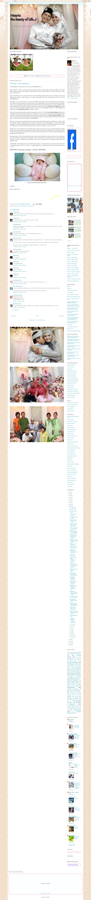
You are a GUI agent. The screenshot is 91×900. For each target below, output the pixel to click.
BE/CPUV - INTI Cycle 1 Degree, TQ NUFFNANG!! (73, 532)
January (71, 637)
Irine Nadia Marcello (73, 733)
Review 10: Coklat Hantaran (73, 267)
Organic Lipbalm (70, 387)
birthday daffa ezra (74, 661)
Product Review (72, 699)
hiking (74, 676)
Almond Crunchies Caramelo (73, 515)
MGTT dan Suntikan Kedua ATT (73, 296)
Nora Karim (15, 238)
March (71, 633)
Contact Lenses (70, 366)
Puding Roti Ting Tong (71, 474)
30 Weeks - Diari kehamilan (72, 544)
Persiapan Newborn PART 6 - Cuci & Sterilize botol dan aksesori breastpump (73, 318)
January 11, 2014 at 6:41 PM (19, 307)
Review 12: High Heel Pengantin (73, 271)
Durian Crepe (70, 439)
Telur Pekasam (70, 482)
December (72, 507)
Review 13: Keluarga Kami (72, 273)
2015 (70, 502)
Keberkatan (71, 687)
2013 (70, 506)
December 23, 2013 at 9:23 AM (19, 259)
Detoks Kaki (69, 368)
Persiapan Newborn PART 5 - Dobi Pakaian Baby (73, 315)
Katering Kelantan (76, 683)
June (71, 628)
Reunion (69, 705)
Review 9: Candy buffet (72, 265)
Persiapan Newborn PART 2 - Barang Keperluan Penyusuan (73, 305)
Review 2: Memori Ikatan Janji (73, 250)
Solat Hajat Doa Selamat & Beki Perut (73, 600)
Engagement (77, 669)
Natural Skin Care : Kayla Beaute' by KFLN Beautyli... (73, 604)
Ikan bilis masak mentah (72, 445)
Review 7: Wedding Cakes (72, 261)
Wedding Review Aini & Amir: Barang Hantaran (73, 352)
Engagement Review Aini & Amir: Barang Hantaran (74, 343)
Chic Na (15, 212)
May (71, 630)
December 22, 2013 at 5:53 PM (19, 235)
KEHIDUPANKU (72, 825)
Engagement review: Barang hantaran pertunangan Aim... (73, 587)
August (71, 626)
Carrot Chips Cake (71, 431)
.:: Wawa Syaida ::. (73, 743)
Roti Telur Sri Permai (71, 478)
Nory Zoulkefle (16, 286)
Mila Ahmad (15, 249)
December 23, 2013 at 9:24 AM (19, 265)
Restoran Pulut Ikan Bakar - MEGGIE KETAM (73, 612)
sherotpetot (15, 231)
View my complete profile (72, 98)
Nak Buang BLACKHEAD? (72, 381)
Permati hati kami (31, 206)
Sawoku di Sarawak (76, 705)
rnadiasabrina (72, 772)
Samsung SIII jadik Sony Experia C (73, 597)
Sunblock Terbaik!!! (71, 397)
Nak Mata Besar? (70, 385)
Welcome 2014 (77, 234)
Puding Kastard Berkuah (72, 472)
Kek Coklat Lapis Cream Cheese (74, 447)
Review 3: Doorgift (71, 252)
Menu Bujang (70, 458)
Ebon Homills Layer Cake (72, 441)
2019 (70, 495)
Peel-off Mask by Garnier (72, 389)
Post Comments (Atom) (40, 320)
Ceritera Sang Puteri (73, 753)
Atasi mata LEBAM (71, 364)
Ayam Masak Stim (71, 423)
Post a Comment (15, 310)
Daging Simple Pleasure (72, 435)
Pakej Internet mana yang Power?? (73, 528)
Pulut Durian (69, 476)
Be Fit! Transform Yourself (72, 402)
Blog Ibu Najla (72, 844)
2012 (70, 639)
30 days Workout (70, 410)
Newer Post (13, 315)
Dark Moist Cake (70, 437)
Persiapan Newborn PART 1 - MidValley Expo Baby (73, 302)
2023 (70, 491)
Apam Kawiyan (70, 419)
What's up (70, 720)
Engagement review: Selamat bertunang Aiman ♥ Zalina (73, 593)
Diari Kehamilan (23, 206)
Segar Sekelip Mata (71, 395)
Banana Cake (70, 425)
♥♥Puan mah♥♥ (72, 797)
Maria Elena (71, 719)
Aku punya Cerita (16, 206)
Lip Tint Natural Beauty (72, 373)
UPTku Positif (70, 328)
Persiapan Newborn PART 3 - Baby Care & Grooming (73, 308)
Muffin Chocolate (70, 462)
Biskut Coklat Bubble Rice (72, 555)
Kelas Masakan (70, 690)
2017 (70, 499)
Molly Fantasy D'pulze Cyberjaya (76, 745)
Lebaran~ (79, 691)
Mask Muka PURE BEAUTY (73, 379)
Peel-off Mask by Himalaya (72, 391)
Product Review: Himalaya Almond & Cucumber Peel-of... (73, 565)
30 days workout (70, 652)
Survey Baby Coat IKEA (72, 326)
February (71, 635)
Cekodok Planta (70, 433)
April (71, 632)
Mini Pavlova (70, 460)
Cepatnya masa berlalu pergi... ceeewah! (72, 582)
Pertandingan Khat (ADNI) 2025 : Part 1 (76, 726)
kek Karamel (69, 486)
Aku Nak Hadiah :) (76, 653)
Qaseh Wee (15, 224)
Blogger (47, 897)
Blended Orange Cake (71, 429)
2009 (70, 645)
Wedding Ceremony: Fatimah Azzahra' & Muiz (73, 541)
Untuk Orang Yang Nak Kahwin (76, 837)
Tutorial (72, 711)
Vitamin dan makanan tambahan (73, 330)
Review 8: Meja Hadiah (72, 263)
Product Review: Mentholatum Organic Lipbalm (73, 574)
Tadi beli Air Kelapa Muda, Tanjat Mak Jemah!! (73, 525)
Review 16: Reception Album (73, 280)
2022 (70, 493)
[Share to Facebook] (40, 204)
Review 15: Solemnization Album (74, 278)
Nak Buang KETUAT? (71, 383)
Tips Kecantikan (75, 710)
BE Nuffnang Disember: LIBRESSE (72, 578)
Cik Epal (70, 762)
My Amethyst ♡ (72, 806)
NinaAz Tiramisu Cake (71, 470)
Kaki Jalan (71, 682)
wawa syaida (16, 280)
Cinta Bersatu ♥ (71, 664)
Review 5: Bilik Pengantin (72, 257)
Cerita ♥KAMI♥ (72, 662)
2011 (70, 641)
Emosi (70, 793)
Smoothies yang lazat (71, 480)
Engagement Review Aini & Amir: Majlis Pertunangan (74, 346)
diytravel (71, 669)
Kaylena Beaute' (70, 684)
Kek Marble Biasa (71, 451)
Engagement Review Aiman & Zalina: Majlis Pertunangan (73, 340)
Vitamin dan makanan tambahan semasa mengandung (72, 620)
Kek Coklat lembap (71, 449)
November (72, 624)
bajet (80, 658)
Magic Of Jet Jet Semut (74, 792)
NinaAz (14, 255)
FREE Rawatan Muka (71, 370)
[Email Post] (33, 204)
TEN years (76, 773)
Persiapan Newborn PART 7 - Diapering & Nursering (73, 322)
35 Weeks (69, 288)
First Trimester (70, 292)
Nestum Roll (69, 466)
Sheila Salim (16, 303)
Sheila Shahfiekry (72, 816)
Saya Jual (69, 706)
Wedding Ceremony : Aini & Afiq (73, 547)
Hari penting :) (77, 672)
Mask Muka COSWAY (71, 377)
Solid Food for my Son (76, 708)
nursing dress (76, 695)
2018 (70, 497)
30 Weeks (69, 286)
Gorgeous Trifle (70, 443)
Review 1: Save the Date (72, 248)
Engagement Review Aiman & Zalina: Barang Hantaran (73, 337)
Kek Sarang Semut (71, 453)
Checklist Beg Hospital (72, 290)
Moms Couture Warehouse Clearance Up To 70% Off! (73, 551)
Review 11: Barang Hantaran (73, 269)
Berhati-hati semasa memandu (75, 659)
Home (37, 315)
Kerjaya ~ (78, 690)
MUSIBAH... (76, 798)
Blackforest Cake (70, 427)
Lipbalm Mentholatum (71, 375)
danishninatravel (75, 665)
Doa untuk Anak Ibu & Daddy (73, 517)
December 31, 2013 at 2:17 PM (19, 292)
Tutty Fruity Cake (70, 484)
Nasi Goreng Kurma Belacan (73, 464)
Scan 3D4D (69, 324)
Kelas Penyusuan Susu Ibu (72, 294)
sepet (70, 724)
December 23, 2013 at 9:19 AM (19, 252)
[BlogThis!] (37, 204)
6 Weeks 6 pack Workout (72, 404)
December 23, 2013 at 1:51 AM (19, 246)
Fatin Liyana (71, 781)
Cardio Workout (70, 408)
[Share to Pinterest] (41, 204)
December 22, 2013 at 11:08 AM (19, 221)
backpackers (76, 658)
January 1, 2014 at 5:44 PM (19, 301)
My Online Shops (71, 694)
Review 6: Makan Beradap (72, 259)
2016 (70, 500)
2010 (70, 643)
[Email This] (36, 204)
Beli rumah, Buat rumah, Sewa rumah (72, 521)
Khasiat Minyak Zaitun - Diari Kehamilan (72, 608)
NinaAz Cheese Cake (71, 468)
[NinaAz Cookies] (72, 149)
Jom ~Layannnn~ (74, 680)
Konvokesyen (72, 691)
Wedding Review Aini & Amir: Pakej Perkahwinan (73, 356)
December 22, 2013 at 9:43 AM (19, 215)
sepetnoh (75, 706)
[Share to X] (38, 204)
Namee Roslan (72, 835)
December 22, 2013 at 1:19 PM (19, 229)
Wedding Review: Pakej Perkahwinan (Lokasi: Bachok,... (73, 560)
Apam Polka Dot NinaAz (72, 421)
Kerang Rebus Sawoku (72, 456)
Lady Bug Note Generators (45, 893)
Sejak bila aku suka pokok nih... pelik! (73, 570)
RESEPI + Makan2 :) (74, 703)
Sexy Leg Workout (71, 406)
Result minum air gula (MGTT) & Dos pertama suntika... (73, 536)
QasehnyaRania (16, 295)
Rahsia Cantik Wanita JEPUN (73, 393)
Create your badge (71, 150)
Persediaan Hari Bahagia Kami (74, 698)
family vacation (70, 670)
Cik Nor (14, 218)
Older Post (61, 315)
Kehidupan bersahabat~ (72, 688)
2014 (70, 504)
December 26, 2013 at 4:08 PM (19, 283)
